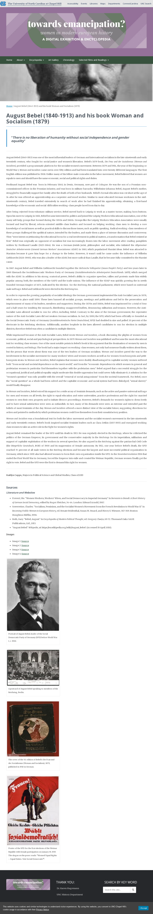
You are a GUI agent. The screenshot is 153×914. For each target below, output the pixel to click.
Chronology (68, 59)
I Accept (143, 908)
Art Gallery (53, 59)
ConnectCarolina (130, 3)
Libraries (94, 3)
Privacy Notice (42, 909)
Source (25, 541)
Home (9, 59)
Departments (114, 3)
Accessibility (72, 3)
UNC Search (146, 3)
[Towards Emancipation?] (76, 30)
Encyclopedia (35, 59)
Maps (102, 3)
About (20, 59)
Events (84, 3)
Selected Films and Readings (93, 59)
